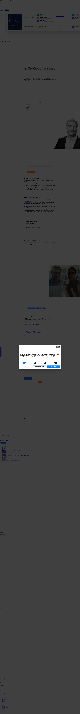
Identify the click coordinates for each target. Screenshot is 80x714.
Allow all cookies (53, 366)
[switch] (34, 363)
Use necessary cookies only (39, 366)
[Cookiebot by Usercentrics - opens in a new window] (56, 347)
